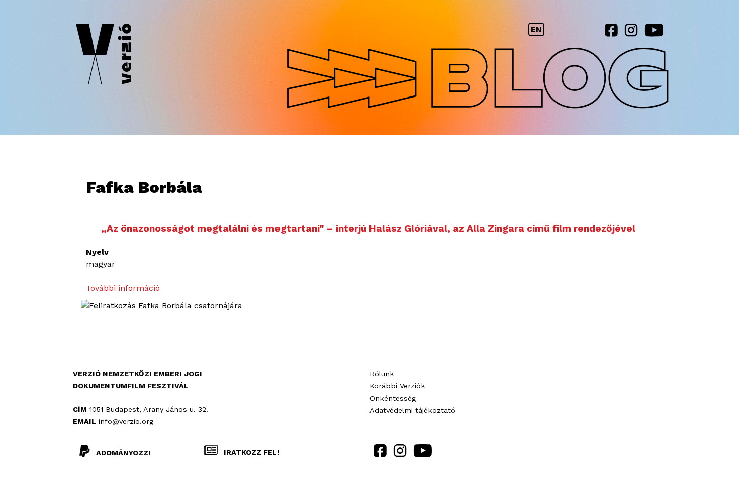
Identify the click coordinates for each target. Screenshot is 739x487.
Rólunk (381, 374)
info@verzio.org (126, 421)
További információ (123, 288)
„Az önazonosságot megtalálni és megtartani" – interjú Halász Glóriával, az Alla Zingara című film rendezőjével (368, 228)
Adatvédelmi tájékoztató (412, 410)
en (536, 29)
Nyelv (97, 252)
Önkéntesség (392, 398)
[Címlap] (103, 56)
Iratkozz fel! (250, 452)
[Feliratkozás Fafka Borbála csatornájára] (161, 305)
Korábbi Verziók (397, 386)
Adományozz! (123, 453)
